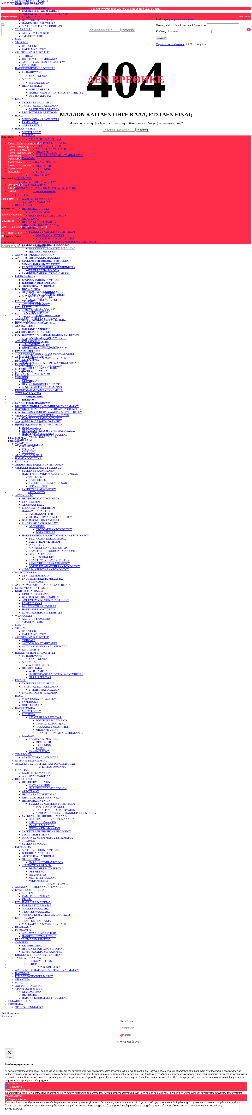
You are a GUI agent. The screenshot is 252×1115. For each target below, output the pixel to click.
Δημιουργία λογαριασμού (180, 19)
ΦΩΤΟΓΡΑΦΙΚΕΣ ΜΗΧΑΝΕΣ (39, 59)
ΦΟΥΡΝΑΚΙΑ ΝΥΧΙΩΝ (50, 235)
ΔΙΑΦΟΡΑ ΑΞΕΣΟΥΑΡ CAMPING (42, 387)
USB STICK (29, 46)
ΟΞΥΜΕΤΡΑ (36, 302)
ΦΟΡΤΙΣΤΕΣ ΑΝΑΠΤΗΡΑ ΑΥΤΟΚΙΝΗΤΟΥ (54, 566)
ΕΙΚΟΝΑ (20, 98)
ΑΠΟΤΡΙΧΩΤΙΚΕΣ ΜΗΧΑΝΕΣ (40, 224)
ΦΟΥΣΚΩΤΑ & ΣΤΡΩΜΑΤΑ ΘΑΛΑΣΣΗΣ (46, 348)
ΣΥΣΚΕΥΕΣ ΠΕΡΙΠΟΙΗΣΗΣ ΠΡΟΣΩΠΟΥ (46, 260)
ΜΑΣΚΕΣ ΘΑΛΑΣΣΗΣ (35, 341)
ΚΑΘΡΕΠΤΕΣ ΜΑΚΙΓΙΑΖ (37, 198)
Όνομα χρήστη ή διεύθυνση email (181, 25)
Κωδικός (167, 31)
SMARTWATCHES (33, 621)
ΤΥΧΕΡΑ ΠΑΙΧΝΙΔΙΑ (28, 393)
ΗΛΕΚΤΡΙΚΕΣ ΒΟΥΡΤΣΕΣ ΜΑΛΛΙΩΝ (52, 248)
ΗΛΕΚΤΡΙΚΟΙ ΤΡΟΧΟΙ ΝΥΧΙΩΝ (55, 238)
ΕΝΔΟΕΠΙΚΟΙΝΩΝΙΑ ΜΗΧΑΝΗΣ (42, 578)
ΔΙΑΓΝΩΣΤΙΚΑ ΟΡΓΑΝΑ (37, 296)
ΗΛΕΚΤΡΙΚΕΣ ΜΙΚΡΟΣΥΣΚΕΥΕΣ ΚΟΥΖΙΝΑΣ (50, 473)
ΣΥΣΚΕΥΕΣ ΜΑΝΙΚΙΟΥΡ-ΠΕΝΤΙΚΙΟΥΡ (53, 231)
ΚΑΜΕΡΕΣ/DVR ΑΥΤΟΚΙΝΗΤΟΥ (49, 560)
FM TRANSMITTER (41, 513)
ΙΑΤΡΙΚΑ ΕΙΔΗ (24, 276)
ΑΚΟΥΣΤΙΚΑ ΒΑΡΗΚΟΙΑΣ (38, 286)
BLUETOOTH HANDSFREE (39, 19)
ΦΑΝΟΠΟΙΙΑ (37, 526)
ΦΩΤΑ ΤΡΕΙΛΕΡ (45, 532)
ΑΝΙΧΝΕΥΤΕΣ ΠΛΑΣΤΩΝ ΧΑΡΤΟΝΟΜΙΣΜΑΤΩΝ (45, 188)
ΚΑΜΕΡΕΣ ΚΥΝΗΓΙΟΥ (36, 328)
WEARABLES (23, 615)
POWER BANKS (32, 16)
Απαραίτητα (15, 1086)
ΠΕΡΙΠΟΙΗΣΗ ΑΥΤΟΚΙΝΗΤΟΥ (40, 498)
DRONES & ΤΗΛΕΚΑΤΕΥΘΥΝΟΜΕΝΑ (39, 390)
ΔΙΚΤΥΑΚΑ (29, 78)
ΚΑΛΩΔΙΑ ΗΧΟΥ (39, 175)
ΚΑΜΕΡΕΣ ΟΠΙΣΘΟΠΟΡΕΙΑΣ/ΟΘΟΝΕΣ (53, 550)
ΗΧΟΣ (19, 115)
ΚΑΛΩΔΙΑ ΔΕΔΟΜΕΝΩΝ (44, 162)
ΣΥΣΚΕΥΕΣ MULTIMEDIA (38, 102)
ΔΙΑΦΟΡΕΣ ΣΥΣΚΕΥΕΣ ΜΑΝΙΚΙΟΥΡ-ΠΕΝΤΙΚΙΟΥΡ (67, 241)
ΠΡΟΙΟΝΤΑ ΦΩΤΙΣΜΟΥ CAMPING (43, 384)
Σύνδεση (161, 38)
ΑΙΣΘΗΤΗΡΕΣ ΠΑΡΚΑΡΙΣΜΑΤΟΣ (49, 563)
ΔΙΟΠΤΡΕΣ (28, 325)
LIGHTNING (43, 169)
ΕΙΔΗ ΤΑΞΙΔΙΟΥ (25, 351)
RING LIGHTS (30, 65)
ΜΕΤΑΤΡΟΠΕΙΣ (31, 132)
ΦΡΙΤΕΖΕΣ (35, 476)
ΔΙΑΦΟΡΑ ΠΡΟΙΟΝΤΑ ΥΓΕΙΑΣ (40, 279)
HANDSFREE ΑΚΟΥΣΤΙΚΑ (38, 609)
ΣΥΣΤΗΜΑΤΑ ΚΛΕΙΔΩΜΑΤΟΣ (47, 538)
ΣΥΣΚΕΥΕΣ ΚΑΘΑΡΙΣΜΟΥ (38, 470)
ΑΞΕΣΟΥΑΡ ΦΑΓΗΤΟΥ (29, 421)
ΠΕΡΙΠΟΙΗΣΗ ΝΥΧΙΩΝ (36, 227)
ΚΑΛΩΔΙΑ (28, 158)
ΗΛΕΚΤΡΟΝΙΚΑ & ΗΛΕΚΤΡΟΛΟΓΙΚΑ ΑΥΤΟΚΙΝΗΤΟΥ (55, 535)
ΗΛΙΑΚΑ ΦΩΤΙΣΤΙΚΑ (28, 458)
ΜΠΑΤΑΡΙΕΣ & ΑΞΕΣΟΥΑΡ (45, 139)
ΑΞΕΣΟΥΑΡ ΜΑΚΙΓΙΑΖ (36, 201)
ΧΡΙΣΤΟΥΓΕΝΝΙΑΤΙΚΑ (29, 444)
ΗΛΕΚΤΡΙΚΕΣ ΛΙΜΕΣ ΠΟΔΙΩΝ (48, 215)
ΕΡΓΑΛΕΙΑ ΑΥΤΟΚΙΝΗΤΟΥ (39, 507)
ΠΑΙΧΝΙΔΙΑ (22, 409)
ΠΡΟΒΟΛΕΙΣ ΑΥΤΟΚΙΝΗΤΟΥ (54, 529)
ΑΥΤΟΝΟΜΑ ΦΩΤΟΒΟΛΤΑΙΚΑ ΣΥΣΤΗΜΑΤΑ (43, 584)
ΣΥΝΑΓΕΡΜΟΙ (31, 501)
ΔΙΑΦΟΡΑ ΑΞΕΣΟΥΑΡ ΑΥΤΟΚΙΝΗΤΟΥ (45, 569)
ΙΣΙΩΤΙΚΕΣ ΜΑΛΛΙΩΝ (42, 251)
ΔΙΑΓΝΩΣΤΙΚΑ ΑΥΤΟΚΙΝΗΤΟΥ (48, 547)
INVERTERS (36, 544)
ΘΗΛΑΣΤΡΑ (22, 415)
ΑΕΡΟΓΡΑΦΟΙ (30, 218)
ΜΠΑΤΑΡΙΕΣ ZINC (47, 152)
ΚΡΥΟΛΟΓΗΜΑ (31, 428)
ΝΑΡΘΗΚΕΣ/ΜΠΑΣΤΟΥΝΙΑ (46, 293)
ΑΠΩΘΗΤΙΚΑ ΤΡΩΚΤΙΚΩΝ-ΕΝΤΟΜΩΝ (39, 464)
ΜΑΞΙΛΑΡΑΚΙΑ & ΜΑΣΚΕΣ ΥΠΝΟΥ (44, 358)
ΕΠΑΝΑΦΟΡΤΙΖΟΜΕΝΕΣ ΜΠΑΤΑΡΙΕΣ (59, 155)
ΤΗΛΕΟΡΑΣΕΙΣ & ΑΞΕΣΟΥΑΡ (40, 105)
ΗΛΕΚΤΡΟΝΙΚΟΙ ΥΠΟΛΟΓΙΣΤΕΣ (35, 68)
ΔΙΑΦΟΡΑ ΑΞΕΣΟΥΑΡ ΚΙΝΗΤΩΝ (42, 612)
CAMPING (21, 377)
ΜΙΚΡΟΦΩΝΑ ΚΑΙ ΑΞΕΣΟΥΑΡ (40, 119)
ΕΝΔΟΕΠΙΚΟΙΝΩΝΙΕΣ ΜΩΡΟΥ (34, 412)
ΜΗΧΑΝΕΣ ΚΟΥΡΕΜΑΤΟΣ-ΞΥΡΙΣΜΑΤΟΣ (47, 266)
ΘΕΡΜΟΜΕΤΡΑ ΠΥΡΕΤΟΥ (45, 299)
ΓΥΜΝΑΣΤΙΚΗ (24, 364)
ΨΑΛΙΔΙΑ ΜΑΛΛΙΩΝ (42, 254)
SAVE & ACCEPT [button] (15, 1108)
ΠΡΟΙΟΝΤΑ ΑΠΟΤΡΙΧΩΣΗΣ (39, 221)
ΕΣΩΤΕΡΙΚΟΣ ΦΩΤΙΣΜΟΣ (44, 541)
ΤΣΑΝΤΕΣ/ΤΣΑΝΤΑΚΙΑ (36, 355)
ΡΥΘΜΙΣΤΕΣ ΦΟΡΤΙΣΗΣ (50, 146)
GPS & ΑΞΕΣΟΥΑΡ (40, 554)
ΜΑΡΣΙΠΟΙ (21, 418)
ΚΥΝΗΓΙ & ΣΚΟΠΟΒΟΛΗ (31, 322)
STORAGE (21, 42)
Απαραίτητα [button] (11, 1083)
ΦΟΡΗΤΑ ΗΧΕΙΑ (32, 125)
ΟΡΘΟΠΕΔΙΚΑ (31, 289)
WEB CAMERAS (39, 89)
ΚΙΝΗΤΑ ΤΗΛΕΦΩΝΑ (35, 7)
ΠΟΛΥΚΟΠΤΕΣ (38, 486)
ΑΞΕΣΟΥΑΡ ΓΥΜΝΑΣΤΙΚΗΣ (39, 368)
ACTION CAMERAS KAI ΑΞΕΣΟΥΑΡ (44, 62)
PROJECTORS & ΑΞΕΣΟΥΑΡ (39, 112)
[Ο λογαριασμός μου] (197, 14)
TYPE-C (40, 172)
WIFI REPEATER (39, 82)
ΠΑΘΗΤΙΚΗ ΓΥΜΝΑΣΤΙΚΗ (39, 371)
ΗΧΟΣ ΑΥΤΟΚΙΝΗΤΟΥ (36, 510)
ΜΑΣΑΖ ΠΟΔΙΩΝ (39, 212)
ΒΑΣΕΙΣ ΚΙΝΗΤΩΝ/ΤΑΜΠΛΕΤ (40, 520)
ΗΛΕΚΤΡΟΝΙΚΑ (25, 128)
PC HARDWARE (32, 72)
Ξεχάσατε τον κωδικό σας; (170, 44)
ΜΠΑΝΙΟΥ (28, 452)
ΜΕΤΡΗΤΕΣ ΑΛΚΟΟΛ (42, 309)
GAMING (21, 39)
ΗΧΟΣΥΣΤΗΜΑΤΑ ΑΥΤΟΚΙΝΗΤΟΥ (50, 517)
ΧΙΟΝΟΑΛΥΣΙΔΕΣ (33, 504)
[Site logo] (44, 35)
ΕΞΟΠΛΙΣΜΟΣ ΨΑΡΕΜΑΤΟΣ (33, 374)
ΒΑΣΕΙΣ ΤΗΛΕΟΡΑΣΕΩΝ (44, 109)
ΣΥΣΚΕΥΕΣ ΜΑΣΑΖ (34, 273)
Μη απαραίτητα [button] (13, 1095)
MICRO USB (43, 165)
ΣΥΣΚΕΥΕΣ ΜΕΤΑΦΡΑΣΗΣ (31, 587)
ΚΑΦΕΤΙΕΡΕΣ (37, 480)
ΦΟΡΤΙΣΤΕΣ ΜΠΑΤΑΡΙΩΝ (51, 142)
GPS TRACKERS (46, 557)
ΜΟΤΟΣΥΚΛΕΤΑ (25, 572)
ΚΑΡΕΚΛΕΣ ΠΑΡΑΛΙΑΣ (36, 338)
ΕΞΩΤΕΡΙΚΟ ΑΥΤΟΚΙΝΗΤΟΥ (40, 523)
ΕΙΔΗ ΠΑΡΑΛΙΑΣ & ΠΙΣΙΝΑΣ (33, 335)
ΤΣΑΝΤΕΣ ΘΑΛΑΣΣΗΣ (36, 345)
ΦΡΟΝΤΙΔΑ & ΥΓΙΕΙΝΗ (29, 424)
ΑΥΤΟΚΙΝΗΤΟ (24, 495)
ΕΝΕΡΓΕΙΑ (28, 135)
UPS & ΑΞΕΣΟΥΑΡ (40, 95)
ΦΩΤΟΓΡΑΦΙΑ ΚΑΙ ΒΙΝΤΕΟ (32, 52)
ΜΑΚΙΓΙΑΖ (22, 195)
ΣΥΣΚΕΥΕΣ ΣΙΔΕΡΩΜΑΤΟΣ (39, 489)
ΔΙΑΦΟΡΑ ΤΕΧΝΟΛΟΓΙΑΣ (31, 185)
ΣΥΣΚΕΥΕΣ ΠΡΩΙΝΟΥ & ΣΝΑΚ (48, 483)
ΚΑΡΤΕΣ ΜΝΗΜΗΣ (34, 49)
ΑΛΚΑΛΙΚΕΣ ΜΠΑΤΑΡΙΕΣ (52, 149)
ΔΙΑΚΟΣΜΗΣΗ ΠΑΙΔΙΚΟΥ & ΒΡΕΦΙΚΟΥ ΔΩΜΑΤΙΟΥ (47, 406)
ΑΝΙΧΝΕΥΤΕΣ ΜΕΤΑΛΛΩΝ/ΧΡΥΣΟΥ (38, 319)
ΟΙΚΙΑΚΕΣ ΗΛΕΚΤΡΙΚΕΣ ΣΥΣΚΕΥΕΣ (38, 467)
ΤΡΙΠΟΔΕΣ (28, 55)
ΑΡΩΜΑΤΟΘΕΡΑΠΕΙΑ (29, 455)
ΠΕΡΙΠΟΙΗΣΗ (23, 204)
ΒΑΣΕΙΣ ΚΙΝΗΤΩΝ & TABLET (40, 10)
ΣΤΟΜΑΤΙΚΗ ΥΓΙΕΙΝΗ (36, 263)
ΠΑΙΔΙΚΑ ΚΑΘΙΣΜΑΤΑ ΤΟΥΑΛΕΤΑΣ (44, 434)
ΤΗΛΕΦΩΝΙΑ (23, 178)
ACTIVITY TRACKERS (36, 618)
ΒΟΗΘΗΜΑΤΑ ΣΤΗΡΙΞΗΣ (37, 283)
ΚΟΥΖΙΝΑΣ (29, 449)
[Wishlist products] (242, 29)
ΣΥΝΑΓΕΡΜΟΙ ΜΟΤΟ (35, 575)
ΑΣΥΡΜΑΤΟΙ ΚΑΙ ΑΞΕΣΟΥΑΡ (40, 182)
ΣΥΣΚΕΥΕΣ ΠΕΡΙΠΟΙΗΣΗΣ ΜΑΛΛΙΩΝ (45, 244)
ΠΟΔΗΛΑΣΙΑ (23, 361)
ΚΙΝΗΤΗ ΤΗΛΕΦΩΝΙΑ (29, 3)
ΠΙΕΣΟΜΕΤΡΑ (37, 306)
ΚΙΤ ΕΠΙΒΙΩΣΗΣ (32, 381)
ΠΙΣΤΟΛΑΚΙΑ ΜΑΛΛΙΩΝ (44, 257)
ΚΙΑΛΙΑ (27, 332)
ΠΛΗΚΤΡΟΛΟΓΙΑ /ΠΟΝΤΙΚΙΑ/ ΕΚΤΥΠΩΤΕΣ (56, 92)
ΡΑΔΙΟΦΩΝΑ (30, 122)
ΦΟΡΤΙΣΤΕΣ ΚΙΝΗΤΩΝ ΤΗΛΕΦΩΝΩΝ (45, 13)
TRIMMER (28, 270)
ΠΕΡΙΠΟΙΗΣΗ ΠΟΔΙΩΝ (36, 208)
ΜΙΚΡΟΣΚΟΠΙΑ (38, 312)
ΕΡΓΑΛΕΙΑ (21, 461)
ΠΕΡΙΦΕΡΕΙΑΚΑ (32, 85)
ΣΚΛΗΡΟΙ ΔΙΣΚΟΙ (39, 75)
